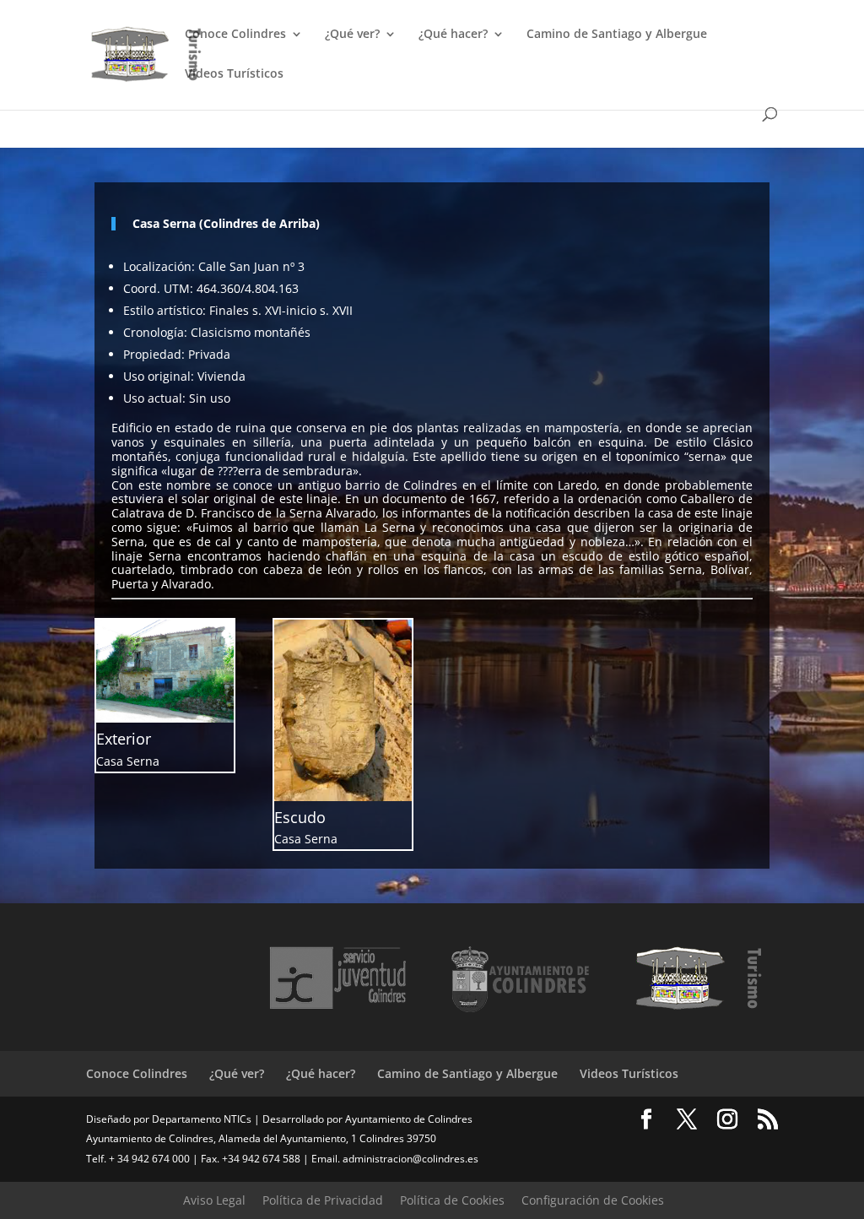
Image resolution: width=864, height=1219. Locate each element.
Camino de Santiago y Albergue (616, 34)
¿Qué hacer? (453, 34)
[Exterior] (165, 718)
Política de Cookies (452, 1200)
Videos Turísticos (234, 74)
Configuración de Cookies (592, 1200)
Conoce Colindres (235, 34)
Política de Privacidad (322, 1200)
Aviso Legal (214, 1200)
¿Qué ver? (352, 34)
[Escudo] (343, 796)
